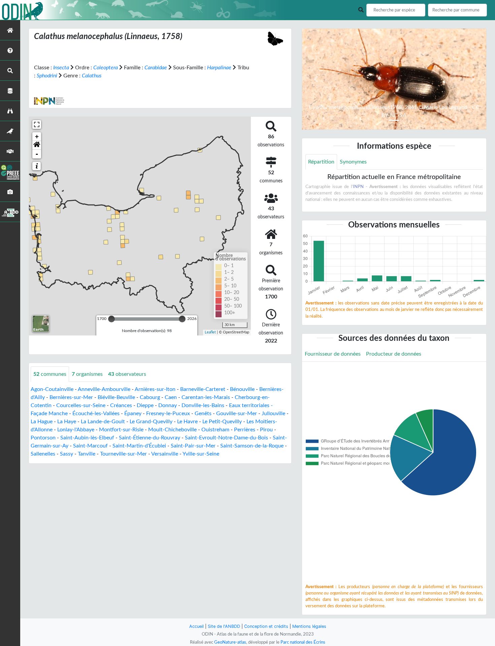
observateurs (127, 374)
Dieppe (145, 405)
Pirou (266, 429)
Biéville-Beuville (116, 397)
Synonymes (353, 162)
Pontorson (43, 437)
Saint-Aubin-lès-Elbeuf (87, 437)
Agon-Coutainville (52, 389)
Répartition (321, 162)
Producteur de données (393, 354)
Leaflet (210, 332)
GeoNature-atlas (230, 642)
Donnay (167, 405)
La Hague (42, 421)
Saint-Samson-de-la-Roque (252, 445)
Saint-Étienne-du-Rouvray (149, 437)
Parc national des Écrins (302, 642)
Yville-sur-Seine (201, 454)
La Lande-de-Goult (103, 421)
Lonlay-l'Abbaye (75, 429)
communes (49, 374)
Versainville (164, 454)
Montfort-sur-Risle (121, 429)
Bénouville (242, 389)
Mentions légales (309, 626)
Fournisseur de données (333, 354)
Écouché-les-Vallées (96, 413)
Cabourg (150, 397)
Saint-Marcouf (90, 445)
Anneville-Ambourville (104, 389)
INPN (358, 187)
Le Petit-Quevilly (222, 421)
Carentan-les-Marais (206, 397)
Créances (121, 405)
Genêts (203, 413)
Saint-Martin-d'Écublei (139, 445)
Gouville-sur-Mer (236, 413)
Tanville (86, 454)
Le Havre (187, 421)
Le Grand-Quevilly (151, 421)
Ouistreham (215, 429)
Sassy (66, 454)
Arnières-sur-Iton (155, 389)
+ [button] (37, 136)
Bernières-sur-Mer (71, 397)
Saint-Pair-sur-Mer (193, 445)
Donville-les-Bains (203, 405)
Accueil (196, 626)
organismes (87, 374)
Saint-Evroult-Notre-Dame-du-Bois (226, 437)
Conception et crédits (266, 626)
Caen (171, 397)
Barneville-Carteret (202, 389)
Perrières (244, 429)
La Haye (66, 421)
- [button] (37, 153)
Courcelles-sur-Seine (80, 405)
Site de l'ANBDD (224, 626)
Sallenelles (43, 454)
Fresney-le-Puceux (168, 413)
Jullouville (273, 413)
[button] (36, 145)
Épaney (132, 413)
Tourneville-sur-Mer (123, 454)
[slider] (111, 319)
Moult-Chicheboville (172, 429)
